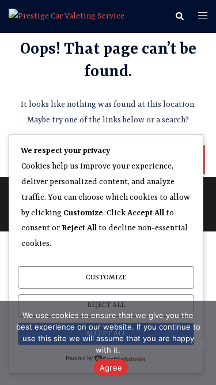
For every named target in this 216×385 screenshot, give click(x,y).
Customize (106, 278)
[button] (179, 16)
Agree (111, 367)
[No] (201, 343)
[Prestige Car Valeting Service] (66, 16)
